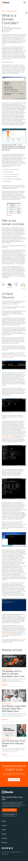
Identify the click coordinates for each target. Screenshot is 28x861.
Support (4, 829)
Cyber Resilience (12, 11)
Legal (3, 852)
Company (4, 825)
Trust (21, 852)
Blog (3, 11)
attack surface (18, 163)
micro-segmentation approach (13, 435)
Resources (4, 842)
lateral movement (6, 59)
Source (9, 215)
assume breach (16, 263)
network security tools (7, 633)
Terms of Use (7, 852)
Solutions (4, 834)
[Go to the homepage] (5, 2)
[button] (24, 2)
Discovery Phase (16, 276)
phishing (23, 234)
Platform (4, 821)
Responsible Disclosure (15, 852)
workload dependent (7, 437)
